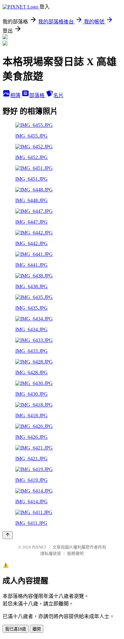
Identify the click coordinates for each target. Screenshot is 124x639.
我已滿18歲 (15, 629)
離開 (36, 629)
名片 (58, 95)
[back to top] (8, 535)
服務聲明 (75, 553)
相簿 (16, 95)
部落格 (37, 95)
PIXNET (39, 547)
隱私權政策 (50, 553)
